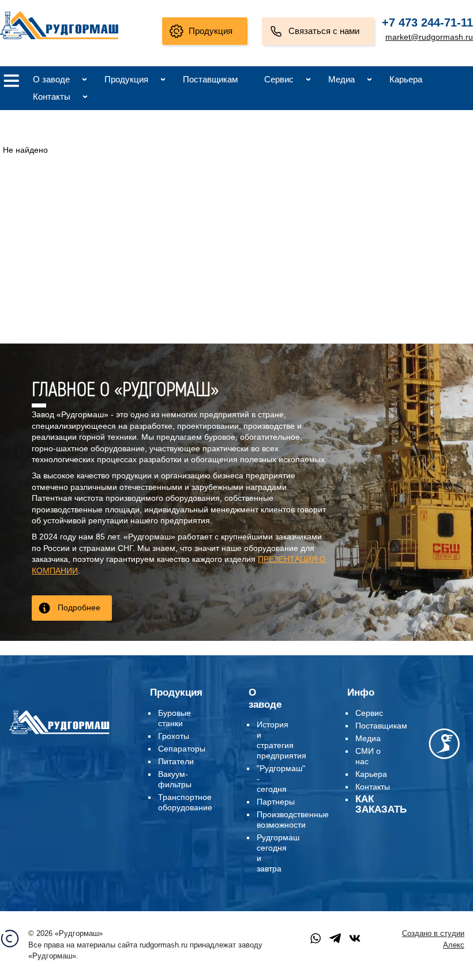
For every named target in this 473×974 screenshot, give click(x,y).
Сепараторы (181, 748)
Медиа (341, 79)
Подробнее (79, 607)
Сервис (279, 79)
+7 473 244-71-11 (427, 22)
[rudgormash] (59, 734)
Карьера (405, 79)
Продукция (210, 31)
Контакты (51, 96)
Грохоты (173, 736)
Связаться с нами (323, 31)
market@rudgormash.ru (429, 36)
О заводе (51, 79)
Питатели (176, 761)
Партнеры (276, 801)
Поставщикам (210, 79)
